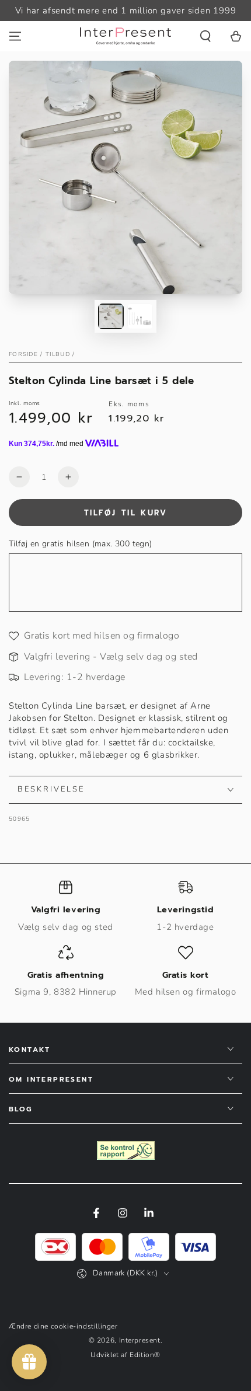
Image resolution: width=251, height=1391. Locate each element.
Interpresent (140, 1340)
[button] (205, 36)
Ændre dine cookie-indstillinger (63, 1326)
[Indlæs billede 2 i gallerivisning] (140, 316)
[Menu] (15, 36)
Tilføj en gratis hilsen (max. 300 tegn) (80, 543)
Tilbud (58, 354)
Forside (23, 354)
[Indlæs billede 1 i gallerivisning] (111, 316)
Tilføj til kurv (126, 512)
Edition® (145, 1354)
